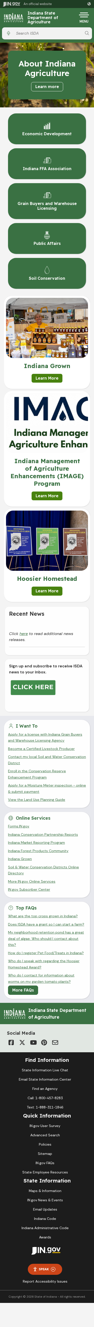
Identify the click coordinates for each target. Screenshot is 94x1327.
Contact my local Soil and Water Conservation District (47, 759)
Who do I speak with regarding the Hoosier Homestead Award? (43, 964)
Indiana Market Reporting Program (36, 842)
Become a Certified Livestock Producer (41, 748)
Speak (44, 1269)
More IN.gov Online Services (31, 881)
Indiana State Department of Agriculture (43, 17)
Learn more (47, 86)
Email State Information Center (45, 1079)
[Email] (55, 1042)
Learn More (47, 378)
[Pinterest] (44, 1042)
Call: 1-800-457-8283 (45, 1098)
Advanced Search (45, 1135)
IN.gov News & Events (45, 1200)
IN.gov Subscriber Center (29, 889)
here (24, 633)
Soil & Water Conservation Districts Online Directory (43, 870)
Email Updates (45, 1209)
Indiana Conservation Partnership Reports (43, 834)
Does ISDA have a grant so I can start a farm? (46, 924)
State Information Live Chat (45, 1070)
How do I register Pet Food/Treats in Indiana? (46, 953)
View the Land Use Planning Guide (36, 799)
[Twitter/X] (22, 1042)
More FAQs (23, 990)
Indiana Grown (20, 859)
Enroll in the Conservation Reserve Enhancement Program (37, 774)
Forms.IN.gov (18, 826)
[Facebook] (11, 1042)
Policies (45, 1144)
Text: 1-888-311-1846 (45, 1107)
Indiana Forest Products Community (38, 851)
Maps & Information (45, 1191)
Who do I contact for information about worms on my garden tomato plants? (41, 978)
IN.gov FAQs (45, 1163)
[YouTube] (33, 1042)
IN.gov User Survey (45, 1126)
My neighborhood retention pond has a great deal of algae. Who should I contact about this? (46, 938)
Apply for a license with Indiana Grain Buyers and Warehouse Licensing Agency (45, 737)
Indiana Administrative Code (45, 1228)
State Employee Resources (45, 1172)
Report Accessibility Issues (45, 1281)
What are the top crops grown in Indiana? (43, 916)
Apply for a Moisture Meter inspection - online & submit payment (47, 788)
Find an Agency (45, 1088)
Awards (45, 1237)
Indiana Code (45, 1218)
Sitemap (45, 1153)
